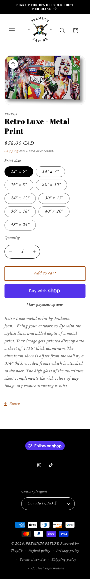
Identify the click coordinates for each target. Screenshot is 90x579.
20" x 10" (51, 185)
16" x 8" (19, 185)
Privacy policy (67, 551)
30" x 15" (54, 198)
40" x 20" (54, 212)
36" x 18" (20, 212)
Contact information (47, 568)
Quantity (12, 238)
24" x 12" (20, 198)
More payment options (45, 305)
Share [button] (15, 404)
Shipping (11, 151)
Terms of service (33, 559)
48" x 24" (20, 225)
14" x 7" (50, 172)
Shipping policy (64, 559)
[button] (12, 30)
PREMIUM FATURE (42, 543)
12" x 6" (19, 172)
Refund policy (39, 551)
